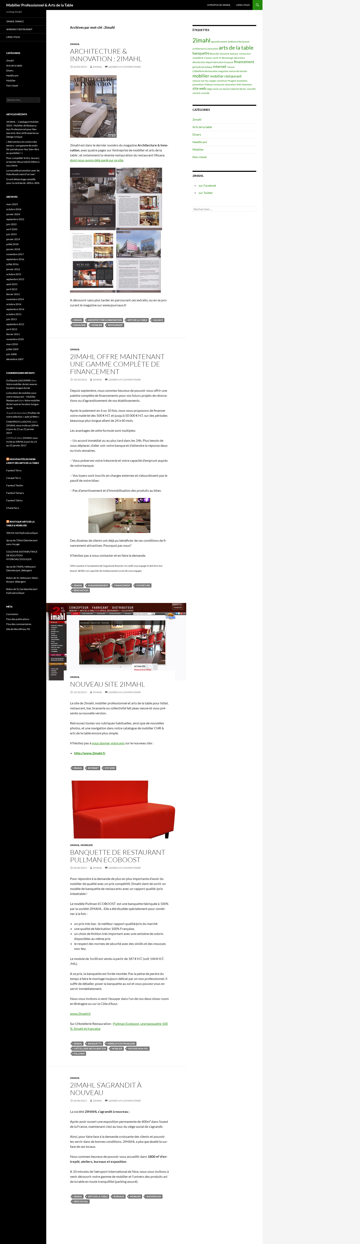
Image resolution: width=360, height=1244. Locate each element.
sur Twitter (206, 193)
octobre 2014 (13, 304)
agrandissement (98, 585)
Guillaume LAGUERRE (18, 380)
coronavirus (245, 53)
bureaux (119, 1196)
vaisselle (251, 88)
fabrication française (121, 1043)
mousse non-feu (138, 1048)
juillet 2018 (12, 244)
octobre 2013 (13, 314)
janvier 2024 (13, 214)
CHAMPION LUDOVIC (19, 421)
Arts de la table (202, 127)
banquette (95, 1043)
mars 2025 (12, 204)
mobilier (96, 325)
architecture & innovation (105, 320)
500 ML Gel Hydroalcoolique (22, 532)
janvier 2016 (13, 269)
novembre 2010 (15, 339)
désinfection (198, 62)
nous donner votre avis (108, 743)
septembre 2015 (15, 279)
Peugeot (232, 80)
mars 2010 (12, 344)
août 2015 (12, 284)
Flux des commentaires (18, 624)
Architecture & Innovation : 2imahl (106, 55)
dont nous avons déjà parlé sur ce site (96, 160)
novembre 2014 (15, 299)
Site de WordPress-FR (18, 629)
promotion (242, 80)
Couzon (208, 57)
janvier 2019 (13, 239)
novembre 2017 (15, 254)
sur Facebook (207, 185)
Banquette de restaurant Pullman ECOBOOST (117, 856)
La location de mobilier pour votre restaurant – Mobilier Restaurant (21, 396)
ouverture (143, 585)
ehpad (209, 62)
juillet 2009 (12, 349)
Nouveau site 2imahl (107, 684)
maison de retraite (238, 71)
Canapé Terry (13, 477)
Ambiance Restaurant (239, 41)
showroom (153, 1196)
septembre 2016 (15, 259)
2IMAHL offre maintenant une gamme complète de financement (117, 364)
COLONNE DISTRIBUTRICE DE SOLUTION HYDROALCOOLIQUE (22, 555)
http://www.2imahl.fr (90, 753)
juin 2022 (11, 224)
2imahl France (15, 21)
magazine (80, 325)
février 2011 (13, 334)
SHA (238, 84)
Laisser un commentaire (124, 66)
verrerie (196, 93)
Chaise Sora (12, 507)
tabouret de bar (238, 88)
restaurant (115, 325)
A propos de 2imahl (219, 5)
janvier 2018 (13, 249)
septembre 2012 (15, 324)
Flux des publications (17, 619)
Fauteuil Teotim (14, 485)
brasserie (224, 53)
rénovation (81, 590)
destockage (227, 57)
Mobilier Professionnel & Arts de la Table (39, 5)
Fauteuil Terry (13, 470)
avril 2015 (11, 289)
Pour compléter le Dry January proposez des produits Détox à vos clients (22, 161)
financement (122, 585)
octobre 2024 (13, 209)
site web (110, 768)
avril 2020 (11, 229)
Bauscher (214, 53)
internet (93, 768)
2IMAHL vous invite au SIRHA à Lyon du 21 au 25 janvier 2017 (22, 429)
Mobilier (87, 845)
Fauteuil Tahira (14, 500)
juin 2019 (11, 234)
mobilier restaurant (226, 76)
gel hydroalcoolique (202, 67)
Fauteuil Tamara (15, 492)
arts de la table (137, 320)
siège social (81, 1201)
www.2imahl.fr (80, 1014)
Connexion (12, 614)
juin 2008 (11, 354)
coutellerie (197, 57)
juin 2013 (11, 319)
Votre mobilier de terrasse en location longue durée (23, 404)
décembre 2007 (15, 359)
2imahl (75, 44)
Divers (196, 134)
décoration (239, 57)
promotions (198, 84)
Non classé (199, 157)
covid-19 (216, 57)
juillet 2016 (12, 264)
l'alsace (158, 320)
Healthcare (199, 142)
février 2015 (13, 294)
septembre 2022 (15, 219)
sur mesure (224, 88)
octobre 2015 (13, 274)
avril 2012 (11, 329)
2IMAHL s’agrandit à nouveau (105, 1089)
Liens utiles (243, 5)
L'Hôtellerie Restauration (90, 1048)
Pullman (79, 1053)
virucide (205, 93)
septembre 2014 (15, 309)
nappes (212, 80)
